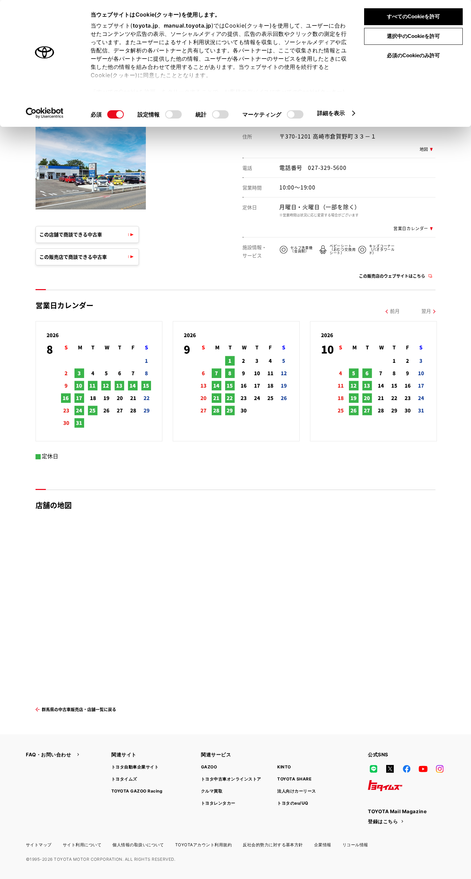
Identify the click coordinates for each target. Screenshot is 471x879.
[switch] (173, 114)
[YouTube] (423, 769)
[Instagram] (439, 769)
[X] (389, 769)
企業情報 (322, 844)
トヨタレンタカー (218, 803)
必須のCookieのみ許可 (413, 55)
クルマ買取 (211, 791)
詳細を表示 (331, 113)
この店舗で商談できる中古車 (70, 234)
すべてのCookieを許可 (413, 16)
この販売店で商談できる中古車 (73, 256)
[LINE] (373, 769)
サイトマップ (39, 844)
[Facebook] (406, 769)
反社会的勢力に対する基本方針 (273, 844)
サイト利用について (82, 844)
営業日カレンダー (410, 228)
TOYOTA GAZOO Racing (136, 791)
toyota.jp (145, 25)
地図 (424, 149)
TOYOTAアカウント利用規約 (203, 844)
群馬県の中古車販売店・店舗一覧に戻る (79, 709)
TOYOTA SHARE (294, 778)
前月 (395, 310)
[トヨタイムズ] (385, 785)
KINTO (284, 766)
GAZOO (209, 766)
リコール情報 (355, 844)
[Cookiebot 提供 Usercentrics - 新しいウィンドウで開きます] (44, 113)
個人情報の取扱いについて (138, 844)
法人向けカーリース (296, 791)
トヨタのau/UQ (292, 803)
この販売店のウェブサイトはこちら (392, 276)
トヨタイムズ (124, 778)
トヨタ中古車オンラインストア (231, 778)
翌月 (426, 310)
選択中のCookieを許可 (413, 36)
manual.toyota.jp (187, 25)
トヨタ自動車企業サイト (135, 766)
